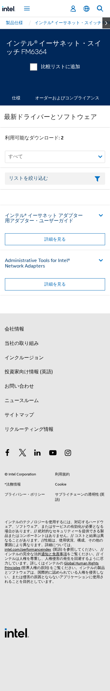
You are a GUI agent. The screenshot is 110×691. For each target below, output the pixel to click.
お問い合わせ (19, 386)
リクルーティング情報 (29, 429)
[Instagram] (68, 453)
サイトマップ (19, 415)
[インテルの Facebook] (7, 453)
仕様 (16, 98)
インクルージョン (24, 358)
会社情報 (14, 329)
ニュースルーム (22, 400)
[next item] (106, 22)
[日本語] (86, 8)
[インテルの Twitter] (22, 453)
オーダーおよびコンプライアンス (67, 98)
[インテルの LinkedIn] (37, 453)
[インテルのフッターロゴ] (17, 633)
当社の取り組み (22, 343)
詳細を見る (55, 239)
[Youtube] (53, 453)
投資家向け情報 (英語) (29, 372)
